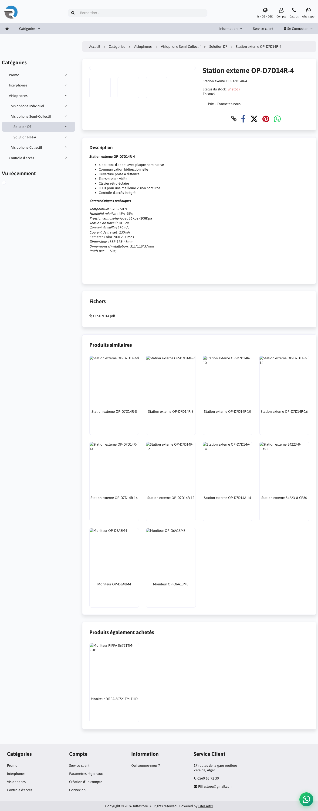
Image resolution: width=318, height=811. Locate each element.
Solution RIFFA (25, 137)
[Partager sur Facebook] (243, 118)
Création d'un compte (85, 782)
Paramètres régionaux (86, 774)
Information (228, 29)
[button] (306, 799)
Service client (263, 29)
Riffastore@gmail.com (215, 786)
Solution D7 (22, 127)
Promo (14, 75)
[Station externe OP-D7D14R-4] (8, 183)
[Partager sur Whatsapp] (277, 118)
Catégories (27, 29)
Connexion (77, 790)
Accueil (94, 46)
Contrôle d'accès (21, 158)
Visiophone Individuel (27, 106)
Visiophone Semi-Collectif (31, 116)
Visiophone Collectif (26, 147)
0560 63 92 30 (208, 778)
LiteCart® (205, 806)
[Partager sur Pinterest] (265, 118)
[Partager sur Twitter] (254, 118)
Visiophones (18, 96)
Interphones (18, 85)
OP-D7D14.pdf (104, 316)
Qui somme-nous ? (145, 765)
